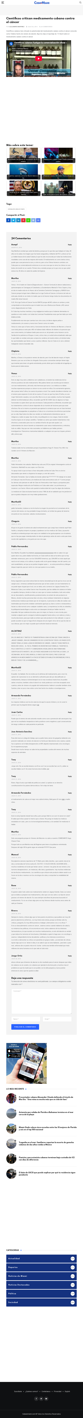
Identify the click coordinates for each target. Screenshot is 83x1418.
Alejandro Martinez (16, 26)
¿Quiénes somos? (31, 1391)
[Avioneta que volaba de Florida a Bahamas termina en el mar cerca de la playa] (11, 1113)
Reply (70, 245)
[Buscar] (80, 2)
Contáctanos (46, 1391)
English (67, 1391)
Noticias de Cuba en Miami (16, 209)
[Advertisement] (41, 94)
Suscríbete (18, 1391)
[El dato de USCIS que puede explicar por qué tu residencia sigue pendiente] (11, 1174)
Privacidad (57, 1391)
